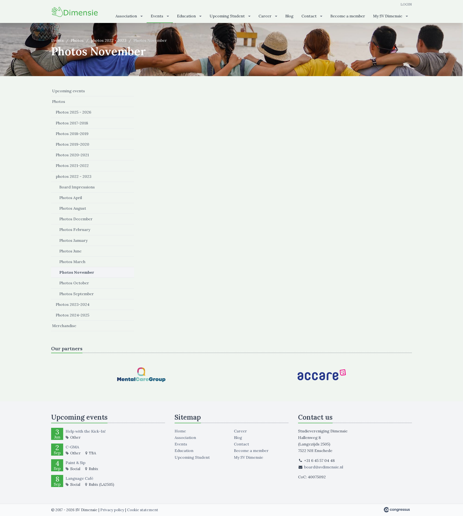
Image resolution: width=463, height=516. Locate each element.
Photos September (76, 293)
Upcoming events (68, 90)
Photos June (70, 251)
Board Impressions (77, 187)
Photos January (73, 240)
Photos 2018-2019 (72, 133)
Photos (77, 40)
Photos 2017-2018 (72, 123)
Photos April (70, 197)
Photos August (72, 208)
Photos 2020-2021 (72, 154)
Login (406, 4)
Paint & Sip (75, 462)
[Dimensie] (75, 12)
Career (265, 16)
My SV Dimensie (387, 16)
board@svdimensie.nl (323, 467)
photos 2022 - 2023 (108, 40)
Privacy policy (112, 510)
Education (186, 16)
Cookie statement (142, 510)
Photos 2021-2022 (72, 165)
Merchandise (64, 325)
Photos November (76, 272)
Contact (309, 16)
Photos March (72, 261)
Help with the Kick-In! (86, 431)
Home (180, 431)
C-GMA (72, 446)
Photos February (74, 229)
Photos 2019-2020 (72, 144)
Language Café (79, 478)
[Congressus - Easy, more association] (397, 509)
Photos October (74, 282)
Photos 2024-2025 (72, 315)
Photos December (76, 218)
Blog (289, 16)
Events (157, 16)
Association (126, 16)
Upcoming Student (227, 16)
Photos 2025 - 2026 (73, 112)
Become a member (347, 16)
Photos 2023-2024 (72, 304)
